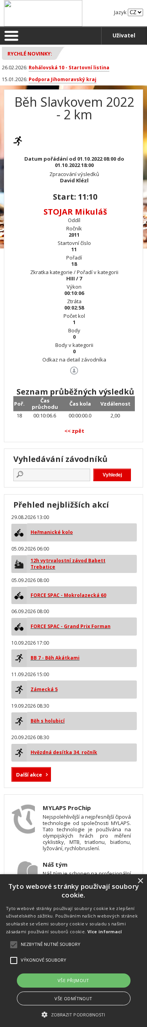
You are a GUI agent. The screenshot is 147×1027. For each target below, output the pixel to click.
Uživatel (124, 35)
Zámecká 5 (44, 689)
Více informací (104, 931)
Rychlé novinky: (29, 53)
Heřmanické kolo (52, 532)
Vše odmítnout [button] (73, 998)
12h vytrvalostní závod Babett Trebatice (68, 563)
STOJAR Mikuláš (75, 211)
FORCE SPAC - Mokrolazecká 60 (68, 595)
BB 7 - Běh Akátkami (55, 657)
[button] (73, 1014)
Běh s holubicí (48, 720)
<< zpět (74, 430)
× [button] (140, 881)
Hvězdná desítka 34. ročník (64, 752)
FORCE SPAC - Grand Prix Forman (71, 626)
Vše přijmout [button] (73, 980)
